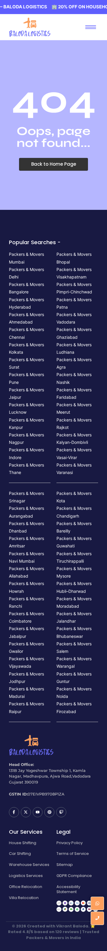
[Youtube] (38, 812)
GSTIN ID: (18, 794)
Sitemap (64, 864)
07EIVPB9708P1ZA (46, 794)
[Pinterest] (49, 812)
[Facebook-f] (14, 812)
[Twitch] (61, 812)
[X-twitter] (26, 812)
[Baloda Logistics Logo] (30, 27)
